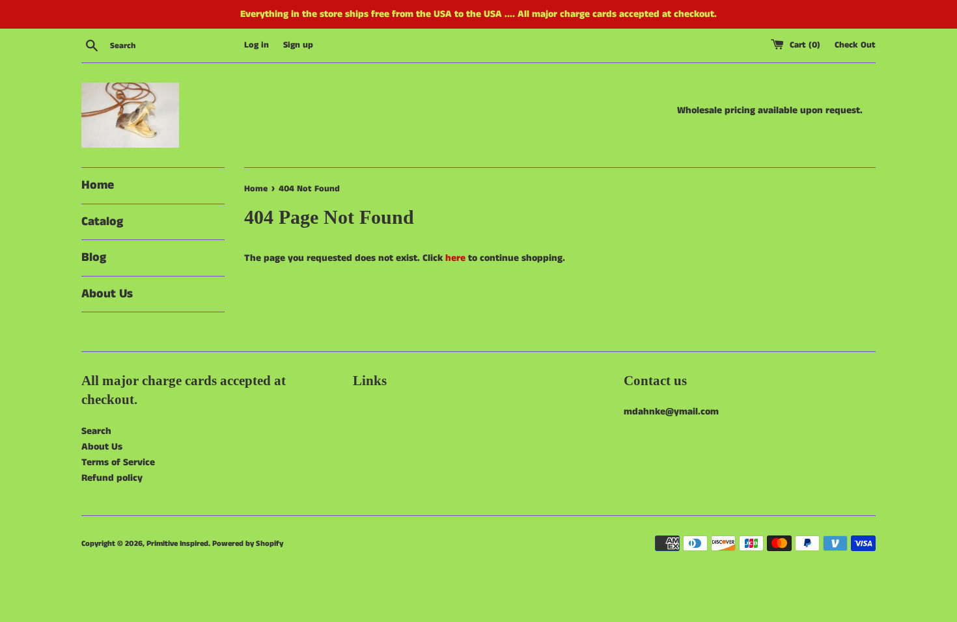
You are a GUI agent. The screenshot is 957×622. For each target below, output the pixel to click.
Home (97, 185)
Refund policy (112, 478)
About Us (107, 294)
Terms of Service (118, 462)
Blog (93, 257)
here (455, 258)
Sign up (298, 45)
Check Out (855, 45)
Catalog (102, 221)
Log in (256, 45)
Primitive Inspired (177, 543)
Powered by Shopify (247, 543)
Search (96, 431)
